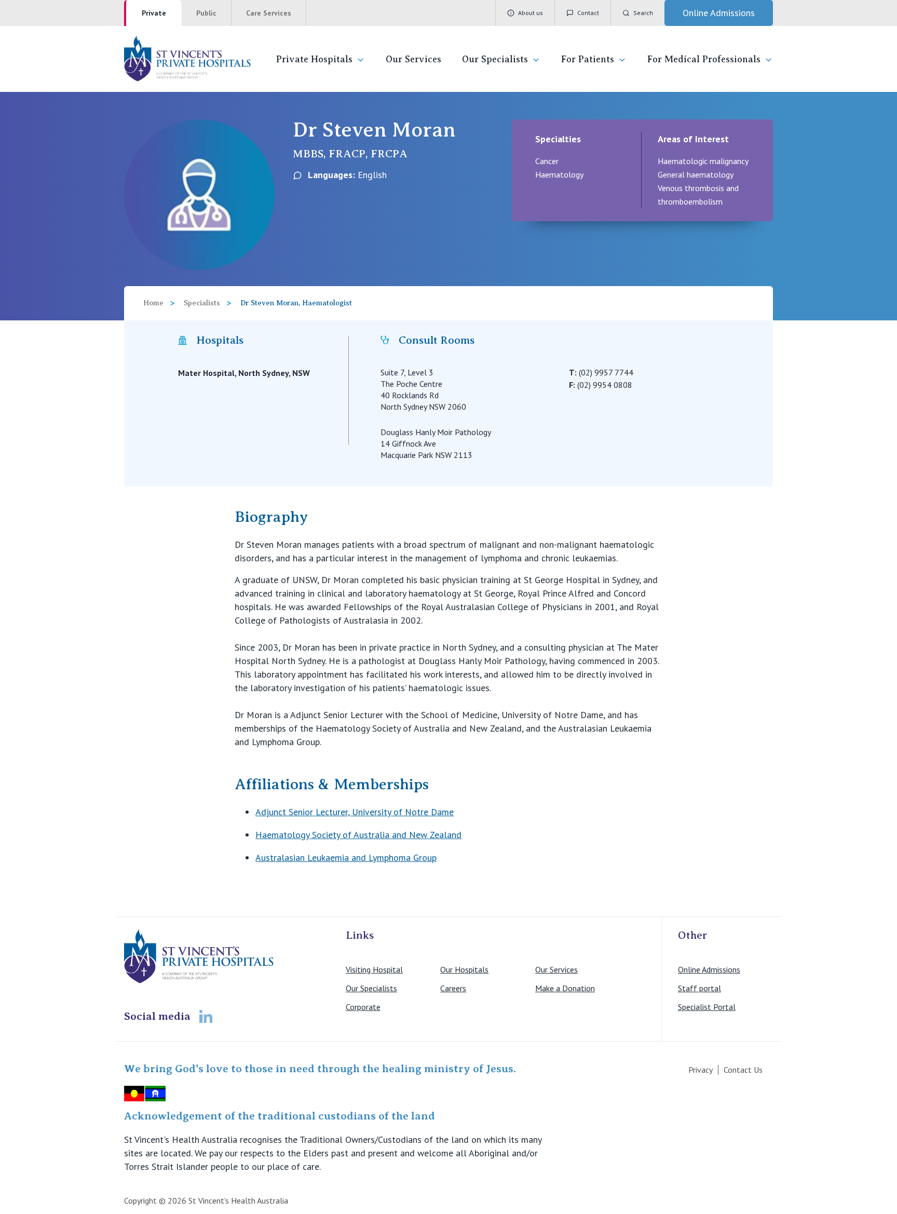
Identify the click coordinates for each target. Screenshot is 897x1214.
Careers (453, 988)
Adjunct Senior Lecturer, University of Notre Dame (354, 812)
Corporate (363, 1007)
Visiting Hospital (374, 969)
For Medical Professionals (703, 59)
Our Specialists (495, 59)
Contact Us (743, 1069)
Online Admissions (709, 969)
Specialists (202, 303)
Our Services (413, 59)
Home (153, 303)
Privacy (700, 1069)
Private (154, 13)
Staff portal (699, 988)
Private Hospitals (314, 59)
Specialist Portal (707, 1007)
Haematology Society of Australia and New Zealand (358, 835)
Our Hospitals (464, 969)
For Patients (587, 59)
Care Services (268, 13)
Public (206, 13)
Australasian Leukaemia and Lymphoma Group (346, 858)
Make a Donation (565, 988)
